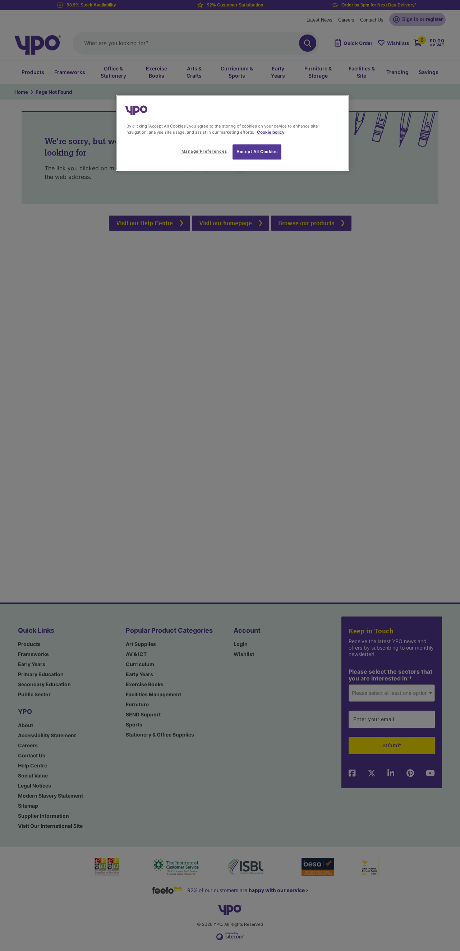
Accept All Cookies (256, 151)
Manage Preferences (204, 151)
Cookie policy (271, 132)
